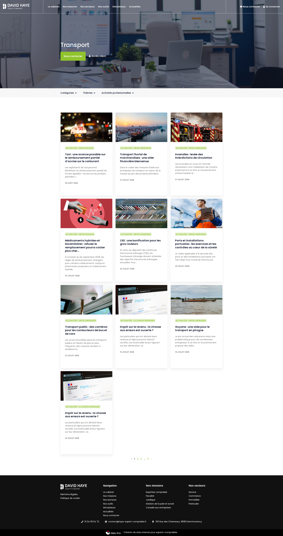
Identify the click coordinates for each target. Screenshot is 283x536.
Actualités (134, 6)
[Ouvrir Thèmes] (94, 93)
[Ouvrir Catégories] (76, 93)
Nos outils (103, 6)
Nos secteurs (87, 6)
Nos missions (70, 6)
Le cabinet (53, 6)
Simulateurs (119, 6)
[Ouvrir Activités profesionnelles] (133, 93)
